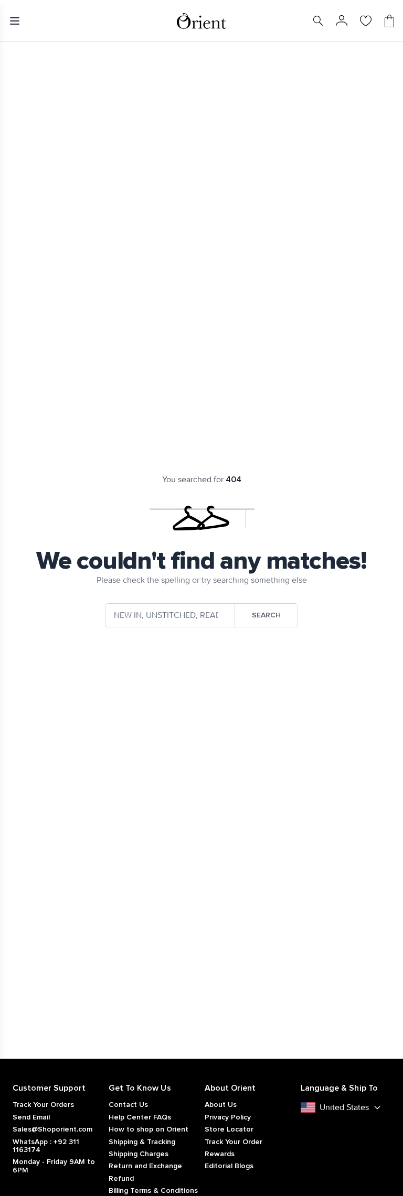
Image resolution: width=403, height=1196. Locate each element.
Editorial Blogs (229, 1166)
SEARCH (266, 615)
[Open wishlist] (366, 21)
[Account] (341, 21)
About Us (221, 1104)
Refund (121, 1178)
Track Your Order (233, 1142)
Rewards (220, 1154)
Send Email (31, 1117)
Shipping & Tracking (142, 1142)
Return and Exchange (145, 1166)
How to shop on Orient (148, 1129)
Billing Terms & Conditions (153, 1190)
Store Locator (229, 1129)
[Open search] (318, 21)
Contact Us (128, 1104)
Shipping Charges (138, 1154)
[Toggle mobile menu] (16, 20)
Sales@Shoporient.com (52, 1129)
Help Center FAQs (140, 1117)
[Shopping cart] (389, 21)
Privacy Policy (228, 1117)
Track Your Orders (43, 1104)
